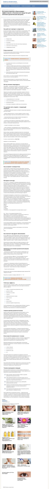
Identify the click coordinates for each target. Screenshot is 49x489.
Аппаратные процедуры (26, 5)
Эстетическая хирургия (15, 5)
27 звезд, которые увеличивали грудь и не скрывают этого (41, 12)
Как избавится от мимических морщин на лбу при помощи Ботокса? (42, 45)
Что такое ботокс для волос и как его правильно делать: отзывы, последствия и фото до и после (42, 18)
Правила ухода (6, 5)
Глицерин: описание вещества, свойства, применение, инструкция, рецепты (41, 34)
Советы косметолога (10, 1)
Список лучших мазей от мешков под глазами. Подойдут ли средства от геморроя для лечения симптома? (42, 40)
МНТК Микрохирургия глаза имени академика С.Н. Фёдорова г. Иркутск (41, 29)
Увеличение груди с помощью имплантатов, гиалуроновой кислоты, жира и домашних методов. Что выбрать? (41, 24)
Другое (33, 5)
